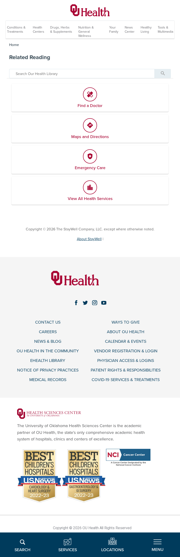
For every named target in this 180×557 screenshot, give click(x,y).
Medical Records (47, 379)
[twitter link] (85, 302)
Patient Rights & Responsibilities (126, 370)
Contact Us (47, 322)
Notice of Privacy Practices (48, 370)
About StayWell (89, 239)
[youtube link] (104, 302)
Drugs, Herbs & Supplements (61, 29)
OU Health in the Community (48, 351)
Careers (48, 331)
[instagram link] (94, 302)
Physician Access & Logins (125, 360)
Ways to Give (126, 322)
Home (14, 45)
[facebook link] (76, 302)
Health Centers (38, 29)
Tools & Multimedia (165, 29)
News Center (130, 29)
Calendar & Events (125, 341)
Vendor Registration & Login (126, 351)
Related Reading (29, 57)
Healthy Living (146, 29)
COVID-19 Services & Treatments (126, 379)
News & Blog (47, 341)
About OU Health (125, 331)
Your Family (113, 29)
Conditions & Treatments (16, 29)
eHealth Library (47, 360)
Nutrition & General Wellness (86, 31)
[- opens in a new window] (49, 413)
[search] (82, 73)
